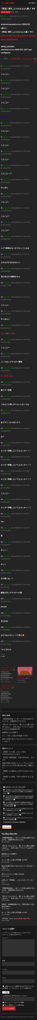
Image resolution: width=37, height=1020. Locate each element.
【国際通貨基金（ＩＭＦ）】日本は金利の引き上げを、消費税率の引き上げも (18, 839)
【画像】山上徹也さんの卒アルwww (15, 771)
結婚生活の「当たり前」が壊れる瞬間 (15, 787)
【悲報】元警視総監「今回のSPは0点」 (16, 757)
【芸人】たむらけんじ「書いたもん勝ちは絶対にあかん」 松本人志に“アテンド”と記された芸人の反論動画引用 (18, 726)
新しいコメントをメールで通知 (14, 1002)
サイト (4, 978)
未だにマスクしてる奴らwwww (13, 874)
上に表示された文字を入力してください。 (15, 996)
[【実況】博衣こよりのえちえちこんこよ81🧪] (9, 675)
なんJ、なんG (6, 12)
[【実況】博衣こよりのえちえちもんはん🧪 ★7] (9, 694)
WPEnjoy (31, 1017)
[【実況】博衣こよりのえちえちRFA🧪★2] (25, 671)
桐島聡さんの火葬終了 (10, 732)
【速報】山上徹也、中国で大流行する (15, 777)
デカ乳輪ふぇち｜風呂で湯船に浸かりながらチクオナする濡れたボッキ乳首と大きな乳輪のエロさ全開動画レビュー (18, 791)
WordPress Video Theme (20, 1017)
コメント (5, 938)
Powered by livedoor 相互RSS (14, 822)
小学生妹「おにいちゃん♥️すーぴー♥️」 (16, 918)
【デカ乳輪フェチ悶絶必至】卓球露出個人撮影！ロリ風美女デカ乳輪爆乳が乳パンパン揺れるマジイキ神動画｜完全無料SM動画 (18, 803)
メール (5, 969)
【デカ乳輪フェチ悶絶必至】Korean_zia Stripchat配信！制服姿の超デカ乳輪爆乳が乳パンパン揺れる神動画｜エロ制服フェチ (18, 797)
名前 (4, 960)
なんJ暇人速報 (7, 3)
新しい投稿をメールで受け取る (14, 1005)
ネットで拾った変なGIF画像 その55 (15, 736)
